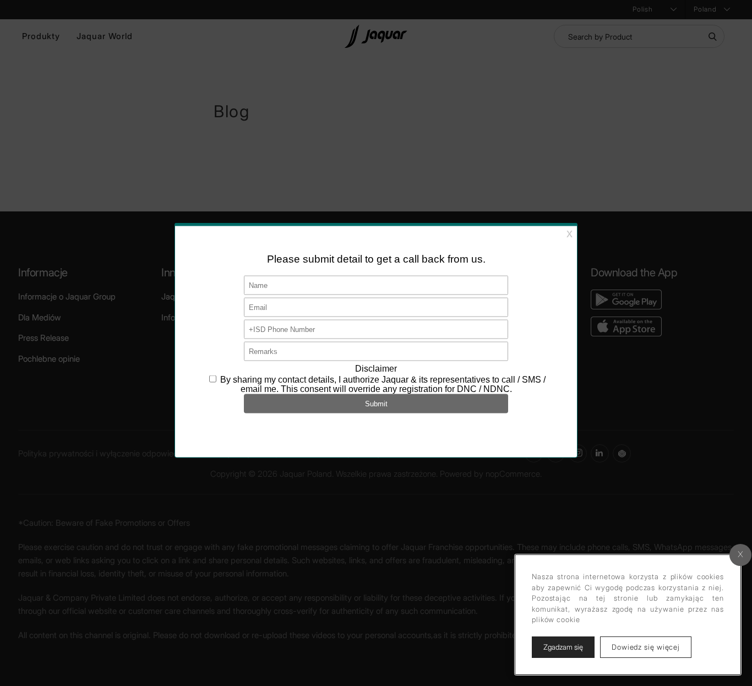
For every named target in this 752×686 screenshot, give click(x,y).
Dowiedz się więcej (651, 646)
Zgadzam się (563, 647)
